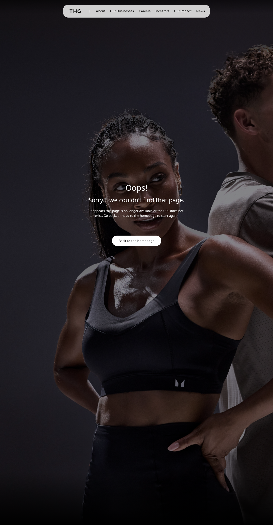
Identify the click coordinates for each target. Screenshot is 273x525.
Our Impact (182, 11)
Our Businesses (122, 11)
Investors (162, 11)
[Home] (75, 11)
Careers (145, 11)
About (100, 11)
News (200, 11)
